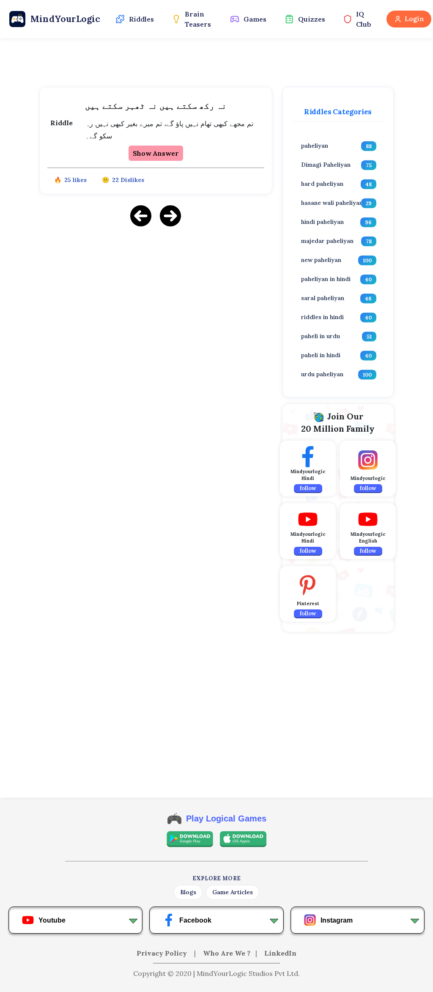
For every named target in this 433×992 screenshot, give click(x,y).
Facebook (195, 920)
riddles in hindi (322, 317)
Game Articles (232, 892)
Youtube (52, 920)
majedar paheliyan (327, 241)
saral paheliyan (322, 298)
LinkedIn (280, 953)
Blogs (188, 892)
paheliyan (314, 145)
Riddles (141, 19)
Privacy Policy (163, 953)
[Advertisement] (155, 293)
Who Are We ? (226, 953)
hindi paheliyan (322, 222)
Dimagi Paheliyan (326, 164)
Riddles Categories (338, 111)
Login (414, 19)
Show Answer (156, 153)
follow (308, 488)
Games (255, 19)
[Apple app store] (243, 839)
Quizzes (311, 19)
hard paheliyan (322, 183)
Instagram (337, 920)
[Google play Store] (190, 839)
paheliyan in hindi (326, 279)
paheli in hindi (320, 355)
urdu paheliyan (322, 374)
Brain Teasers (198, 19)
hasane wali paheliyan (332, 203)
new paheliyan (321, 260)
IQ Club (363, 19)
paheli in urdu (320, 336)
